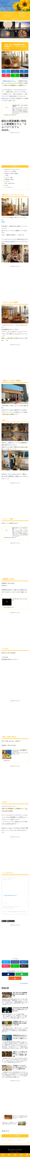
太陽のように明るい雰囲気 (11, 173)
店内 (7, 175)
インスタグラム (8, 187)
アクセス (7, 181)
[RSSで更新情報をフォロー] (15, 978)
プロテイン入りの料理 (10, 171)
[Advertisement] (15, 148)
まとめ (6, 185)
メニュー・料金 (8, 177)
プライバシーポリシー (15, 1152)
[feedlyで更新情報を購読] (21, 974)
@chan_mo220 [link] (10, 241)
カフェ (4, 921)
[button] (27, 533)
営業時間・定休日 (9, 179)
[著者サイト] (8, 974)
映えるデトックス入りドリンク (12, 169)
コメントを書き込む (15, 1135)
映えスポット (11, 921)
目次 (13, 166)
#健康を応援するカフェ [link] (9, 81)
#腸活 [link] (3, 221)
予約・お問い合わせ (10, 183)
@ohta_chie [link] (5, 98)
